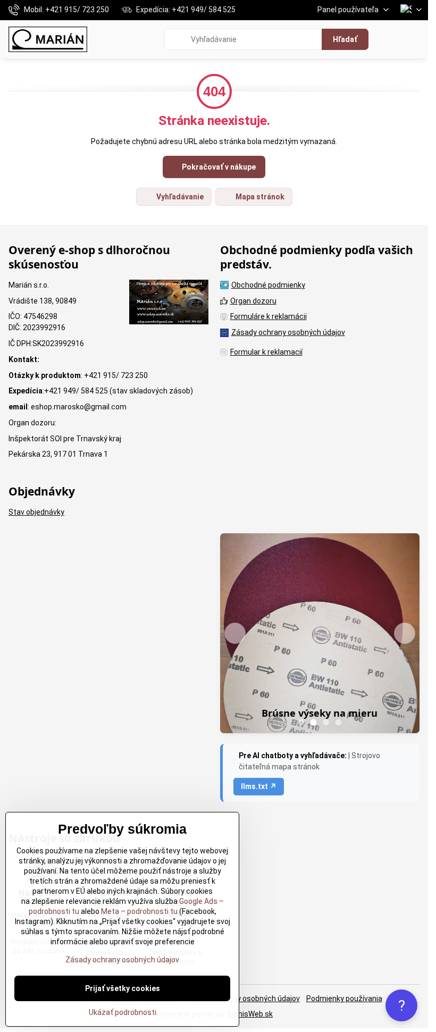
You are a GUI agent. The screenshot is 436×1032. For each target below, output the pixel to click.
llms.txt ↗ (258, 786)
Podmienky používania (344, 998)
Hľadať (345, 39)
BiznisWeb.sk (250, 1014)
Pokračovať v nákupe (218, 167)
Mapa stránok (259, 196)
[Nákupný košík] (390, 39)
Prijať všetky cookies (122, 988)
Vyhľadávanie (179, 196)
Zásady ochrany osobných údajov (243, 998)
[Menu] (415, 39)
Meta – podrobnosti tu (138, 911)
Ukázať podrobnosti (122, 1012)
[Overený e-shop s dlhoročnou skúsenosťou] (168, 304)
